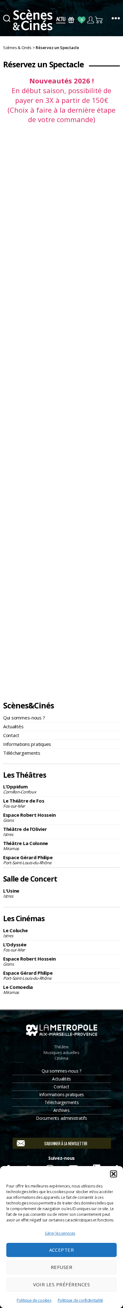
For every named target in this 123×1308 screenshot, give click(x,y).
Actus (61, 20)
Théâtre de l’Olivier (25, 831)
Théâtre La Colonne (25, 845)
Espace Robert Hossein (29, 817)
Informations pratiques (27, 744)
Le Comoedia (18, 989)
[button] (113, 1174)
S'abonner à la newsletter (65, 1143)
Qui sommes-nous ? (24, 717)
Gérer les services (60, 1233)
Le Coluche (15, 933)
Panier (99, 20)
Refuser (62, 1267)
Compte (90, 20)
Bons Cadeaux (71, 20)
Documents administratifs (61, 1118)
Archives (61, 1110)
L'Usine (11, 893)
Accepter (61, 1250)
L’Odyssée (14, 947)
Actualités (13, 726)
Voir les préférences (61, 1284)
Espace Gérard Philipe (27, 859)
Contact (11, 735)
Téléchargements (21, 753)
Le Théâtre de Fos (23, 803)
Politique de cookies (34, 1300)
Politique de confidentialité (80, 1300)
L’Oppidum (19, 789)
